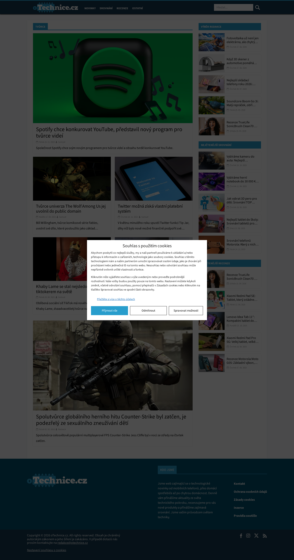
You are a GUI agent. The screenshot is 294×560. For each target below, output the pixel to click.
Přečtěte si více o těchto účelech (116, 299)
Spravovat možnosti (186, 310)
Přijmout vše (109, 310)
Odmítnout (148, 310)
